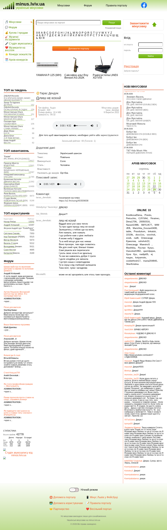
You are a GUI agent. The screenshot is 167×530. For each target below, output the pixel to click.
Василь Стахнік (11, 243)
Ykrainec (154, 218)
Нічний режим (89, 489)
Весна (7, 143)
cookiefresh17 (133, 260)
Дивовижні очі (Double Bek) (141, 134)
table (128, 231)
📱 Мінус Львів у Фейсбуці (102, 497)
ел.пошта (128, 45)
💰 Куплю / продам (16, 32)
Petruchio (131, 218)
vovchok (151, 234)
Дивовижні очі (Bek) (137, 139)
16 (159, 183)
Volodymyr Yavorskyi (46, 207)
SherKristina (132, 264)
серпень (144, 168)
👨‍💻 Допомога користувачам (66, 503)
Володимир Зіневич (13, 246)
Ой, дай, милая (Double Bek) (141, 104)
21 (148, 186)
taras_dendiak (112, 110)
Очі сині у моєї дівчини (139, 99)
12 (138, 183)
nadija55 (143, 254)
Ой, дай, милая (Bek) (137, 110)
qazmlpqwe (149, 251)
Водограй (9, 165)
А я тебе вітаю (11, 138)
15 (154, 183)
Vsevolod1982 (133, 251)
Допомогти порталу (78, 48)
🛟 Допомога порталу (62, 497)
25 (133, 189)
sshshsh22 (143, 241)
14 (148, 183)
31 (148, 177)
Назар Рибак (10, 222)
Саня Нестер (10, 250)
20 (143, 186)
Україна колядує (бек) (15, 205)
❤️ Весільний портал (98, 509)
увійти (92, 135)
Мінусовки (63, 5)
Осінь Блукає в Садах (15, 109)
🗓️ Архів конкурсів (16, 59)
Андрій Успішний (11, 225)
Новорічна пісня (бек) (16, 200)
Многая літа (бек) (13, 119)
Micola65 (40, 274)
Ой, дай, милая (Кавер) (138, 121)
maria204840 (150, 260)
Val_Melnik (41, 213)
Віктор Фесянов (11, 240)
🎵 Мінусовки (13, 22)
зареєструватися (109, 135)
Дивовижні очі (134, 145)
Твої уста (131, 126)
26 (138, 189)
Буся (6, 133)
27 (128, 177)
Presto (147, 215)
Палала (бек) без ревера (17, 191)
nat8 (136, 238)
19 (138, 186)
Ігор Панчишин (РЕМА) (14, 237)
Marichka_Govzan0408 (145, 228)
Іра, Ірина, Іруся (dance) (17, 159)
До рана (8, 105)
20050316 (144, 221)
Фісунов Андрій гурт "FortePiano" (19, 228)
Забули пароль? (131, 71)
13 (143, 183)
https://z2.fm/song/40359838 (73, 200)
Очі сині (8, 177)
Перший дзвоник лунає (139, 153)
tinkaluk (152, 231)
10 (128, 183)
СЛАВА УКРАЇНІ (11, 128)
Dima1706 (131, 221)
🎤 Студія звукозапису (18, 43)
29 (138, 177)
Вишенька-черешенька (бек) (16, 171)
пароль (127, 50)
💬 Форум (11, 27)
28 (133, 177)
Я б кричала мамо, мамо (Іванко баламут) (17, 99)
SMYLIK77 (146, 225)
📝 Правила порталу (98, 503)
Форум (88, 5)
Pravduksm (139, 231)
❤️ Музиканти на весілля (15, 49)
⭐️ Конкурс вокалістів (18, 54)
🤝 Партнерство (59, 509)
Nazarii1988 (132, 225)
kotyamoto (140, 257)
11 (133, 183)
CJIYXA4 (143, 218)
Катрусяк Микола (12, 253)
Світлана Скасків (11, 233)
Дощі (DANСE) (11, 186)
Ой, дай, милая (134, 115)
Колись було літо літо (15, 196)
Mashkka (130, 247)
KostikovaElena (134, 215)
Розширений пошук (113, 28)
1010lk (129, 234)
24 (128, 189)
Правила (116, 5)
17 (128, 186)
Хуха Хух (131, 254)
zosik (128, 238)
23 (159, 186)
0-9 (38, 32)
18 (133, 186)
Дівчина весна (12, 182)
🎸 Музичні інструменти (12, 38)
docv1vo (140, 234)
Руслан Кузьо (145, 247)
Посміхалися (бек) (14, 114)
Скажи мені (10, 124)
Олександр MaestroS (139, 244)
